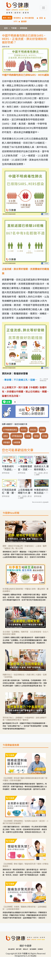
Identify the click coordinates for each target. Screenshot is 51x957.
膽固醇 (24, 21)
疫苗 (41, 17)
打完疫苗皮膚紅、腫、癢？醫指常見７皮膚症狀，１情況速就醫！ (9, 491)
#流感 (42, 429)
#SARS (23, 429)
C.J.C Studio (31, 955)
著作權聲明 (33, 949)
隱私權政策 (11, 949)
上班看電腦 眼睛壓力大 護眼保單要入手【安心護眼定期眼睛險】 (25, 491)
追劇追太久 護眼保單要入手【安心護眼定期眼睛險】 (41, 468)
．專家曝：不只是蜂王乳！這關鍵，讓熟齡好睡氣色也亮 (18, 380)
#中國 (44, 436)
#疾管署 (16, 442)
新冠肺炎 (17, 17)
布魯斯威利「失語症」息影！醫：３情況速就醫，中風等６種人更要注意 (9, 468)
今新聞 (13, 28)
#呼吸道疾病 (17, 436)
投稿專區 (40, 949)
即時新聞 (23, 28)
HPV (15, 21)
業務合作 (25, 949)
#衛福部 (6, 442)
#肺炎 (5, 436)
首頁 (6, 28)
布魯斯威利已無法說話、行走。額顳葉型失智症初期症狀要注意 (41, 491)
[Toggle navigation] (43, 7)
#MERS (33, 429)
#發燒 (28, 436)
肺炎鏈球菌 (30, 17)
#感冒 (36, 436)
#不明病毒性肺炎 (10, 429)
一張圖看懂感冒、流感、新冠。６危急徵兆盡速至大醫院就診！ (25, 468)
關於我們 (18, 949)
